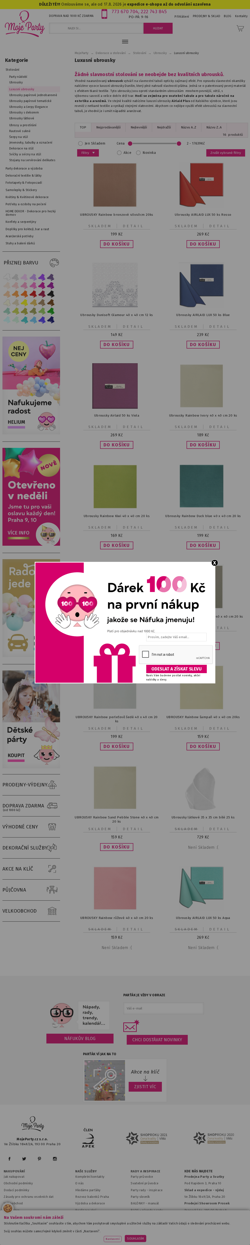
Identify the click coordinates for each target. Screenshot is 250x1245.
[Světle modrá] (33, 320)
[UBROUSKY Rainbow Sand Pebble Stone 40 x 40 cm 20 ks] (116, 809)
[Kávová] (42, 302)
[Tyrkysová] (24, 320)
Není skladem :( (203, 847)
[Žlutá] (24, 302)
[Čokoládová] (51, 302)
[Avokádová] (33, 311)
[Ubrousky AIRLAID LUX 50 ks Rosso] (203, 207)
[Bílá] (7, 277)
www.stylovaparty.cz (146, 1235)
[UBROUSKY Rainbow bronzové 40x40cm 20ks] (116, 207)
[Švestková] (42, 277)
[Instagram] (55, 1159)
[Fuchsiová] (33, 285)
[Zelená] (51, 311)
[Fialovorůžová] (51, 277)
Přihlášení (182, 16)
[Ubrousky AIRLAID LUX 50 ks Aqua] (203, 910)
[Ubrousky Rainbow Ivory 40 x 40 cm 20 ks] (203, 408)
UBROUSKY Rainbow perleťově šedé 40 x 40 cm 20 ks (116, 719)
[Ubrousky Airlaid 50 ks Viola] (116, 408)
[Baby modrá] (7, 320)
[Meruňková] (16, 294)
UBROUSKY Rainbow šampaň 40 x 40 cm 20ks (203, 717)
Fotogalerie (139, 1217)
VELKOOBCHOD (19, 911)
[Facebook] (9, 1159)
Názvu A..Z (188, 127)
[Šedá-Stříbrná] (16, 277)
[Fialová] (33, 277)
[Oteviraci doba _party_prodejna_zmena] (32, 545)
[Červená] (33, 294)
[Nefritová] (7, 311)
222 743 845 (154, 11)
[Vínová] (42, 294)
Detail (133, 226)
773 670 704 (125, 11)
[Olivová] (24, 311)
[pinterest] (39, 1159)
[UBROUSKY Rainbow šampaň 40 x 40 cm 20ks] (203, 709)
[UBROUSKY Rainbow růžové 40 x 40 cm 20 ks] (116, 910)
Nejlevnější (139, 127)
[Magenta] (42, 285)
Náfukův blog (80, 1038)
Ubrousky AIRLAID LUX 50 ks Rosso (203, 215)
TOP (83, 127)
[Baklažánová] (51, 285)
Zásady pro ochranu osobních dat (29, 1197)
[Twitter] (24, 1159)
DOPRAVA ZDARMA (23, 807)
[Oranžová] (24, 294)
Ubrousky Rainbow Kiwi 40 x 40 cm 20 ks (117, 516)
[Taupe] (16, 302)
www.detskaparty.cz (158, 1229)
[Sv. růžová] (16, 285)
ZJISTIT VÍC (145, 1086)
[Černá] (51, 294)
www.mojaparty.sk (72, 1229)
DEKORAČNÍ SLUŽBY (25, 848)
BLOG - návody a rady (147, 1210)
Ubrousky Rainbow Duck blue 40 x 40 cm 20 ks (203, 516)
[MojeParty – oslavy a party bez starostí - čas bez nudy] (24, 23)
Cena (121, 143)
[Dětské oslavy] (32, 767)
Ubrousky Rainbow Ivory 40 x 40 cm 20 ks (203, 415)
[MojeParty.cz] (33, 1124)
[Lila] (24, 277)
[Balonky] (32, 433)
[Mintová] (16, 320)
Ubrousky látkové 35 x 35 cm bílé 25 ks (203, 817)
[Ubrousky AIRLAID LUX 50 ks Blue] (203, 307)
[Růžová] (24, 285)
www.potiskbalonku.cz (104, 1235)
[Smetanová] (7, 302)
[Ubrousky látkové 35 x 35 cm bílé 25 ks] (203, 809)
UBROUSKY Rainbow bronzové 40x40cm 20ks (116, 215)
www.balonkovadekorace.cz (204, 1229)
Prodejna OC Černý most (204, 1217)
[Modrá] (42, 320)
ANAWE (171, 1242)
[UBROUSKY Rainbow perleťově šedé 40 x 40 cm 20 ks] (116, 709)
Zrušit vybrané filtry (225, 153)
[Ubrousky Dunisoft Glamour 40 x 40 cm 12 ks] (116, 306)
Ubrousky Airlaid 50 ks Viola (116, 415)
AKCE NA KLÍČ (17, 869)
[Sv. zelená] (42, 311)
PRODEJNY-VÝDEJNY (25, 785)
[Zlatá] (33, 302)
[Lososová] (7, 285)
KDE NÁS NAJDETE (198, 1171)
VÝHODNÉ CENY (20, 827)
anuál (155, 1203)
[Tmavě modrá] (51, 320)
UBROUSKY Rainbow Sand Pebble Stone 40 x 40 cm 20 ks (116, 819)
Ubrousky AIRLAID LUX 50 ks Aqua (203, 918)
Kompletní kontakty (89, 1176)
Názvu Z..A (214, 127)
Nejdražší (164, 127)
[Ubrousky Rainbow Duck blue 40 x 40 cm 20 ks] (203, 507)
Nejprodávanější (108, 127)
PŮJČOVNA (14, 890)
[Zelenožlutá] (16, 311)
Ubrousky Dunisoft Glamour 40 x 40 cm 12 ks (116, 315)
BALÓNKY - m (141, 1203)
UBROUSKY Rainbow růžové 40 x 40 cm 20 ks (116, 918)
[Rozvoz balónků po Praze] (32, 656)
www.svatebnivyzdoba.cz (114, 1229)
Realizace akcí (85, 1210)
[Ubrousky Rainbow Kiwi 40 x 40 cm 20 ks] (116, 508)
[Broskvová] (7, 294)
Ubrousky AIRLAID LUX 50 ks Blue (203, 315)
